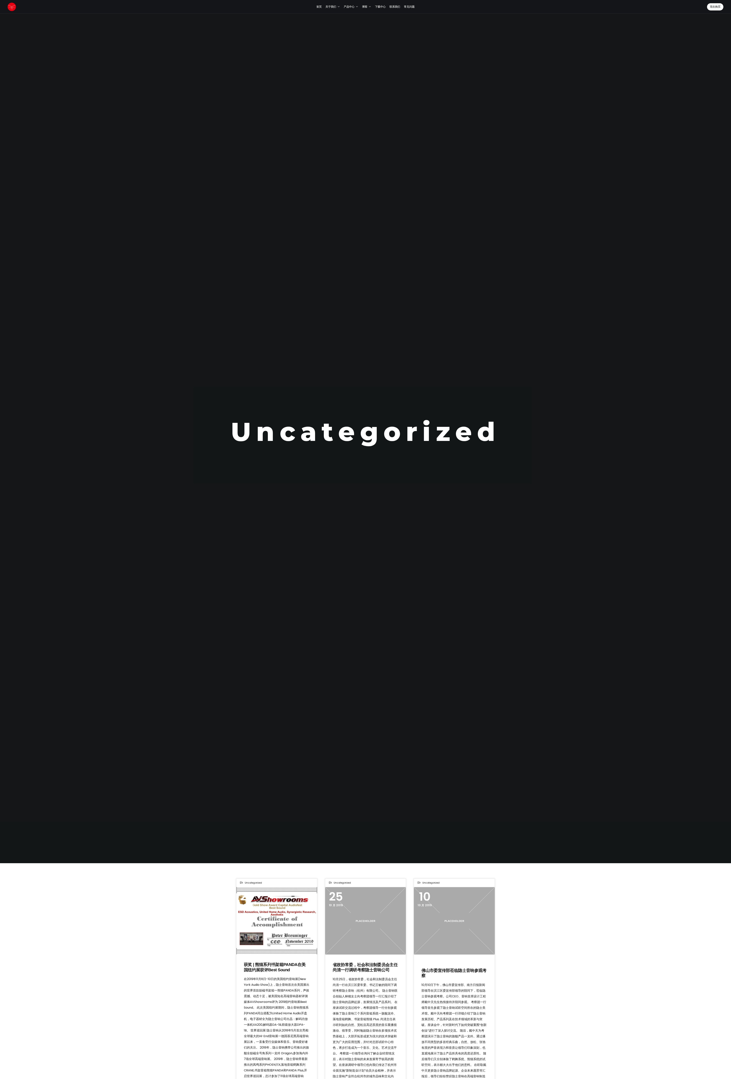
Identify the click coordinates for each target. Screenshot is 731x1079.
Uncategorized (253, 882)
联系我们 (394, 6)
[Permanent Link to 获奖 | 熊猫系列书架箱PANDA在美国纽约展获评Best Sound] (276, 920)
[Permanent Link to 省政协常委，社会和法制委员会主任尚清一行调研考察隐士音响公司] (365, 921)
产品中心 (349, 6)
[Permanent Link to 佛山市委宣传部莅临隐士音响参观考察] (454, 921)
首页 (319, 6)
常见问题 (409, 6)
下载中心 (380, 6)
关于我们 (331, 6)
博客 (364, 6)
